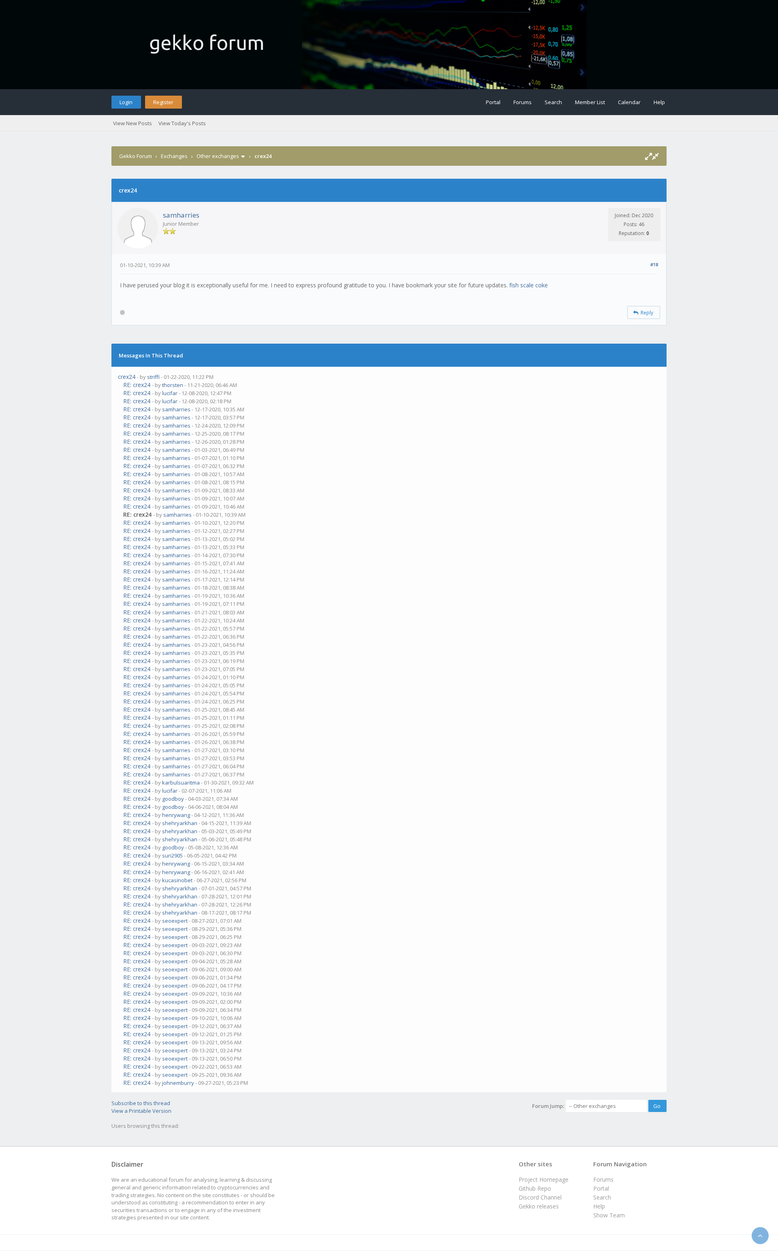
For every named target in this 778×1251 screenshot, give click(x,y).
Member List (590, 102)
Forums (522, 102)
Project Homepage (544, 1179)
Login (126, 102)
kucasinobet (177, 880)
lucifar (169, 393)
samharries (181, 215)
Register (163, 102)
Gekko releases (539, 1206)
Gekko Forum (135, 156)
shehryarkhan (179, 823)
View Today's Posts (182, 123)
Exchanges (174, 156)
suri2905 (172, 855)
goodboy (173, 798)
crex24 (126, 377)
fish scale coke (528, 285)
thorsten (172, 385)
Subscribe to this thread (140, 1103)
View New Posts (132, 123)
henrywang (176, 815)
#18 (654, 264)
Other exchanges (218, 156)
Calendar (629, 102)
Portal (493, 102)
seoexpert (175, 920)
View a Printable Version (141, 1110)
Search (553, 102)
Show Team (609, 1215)
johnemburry (178, 1082)
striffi (153, 377)
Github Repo (535, 1188)
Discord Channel (540, 1197)
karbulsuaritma (181, 782)
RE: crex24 (136, 385)
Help (659, 102)
